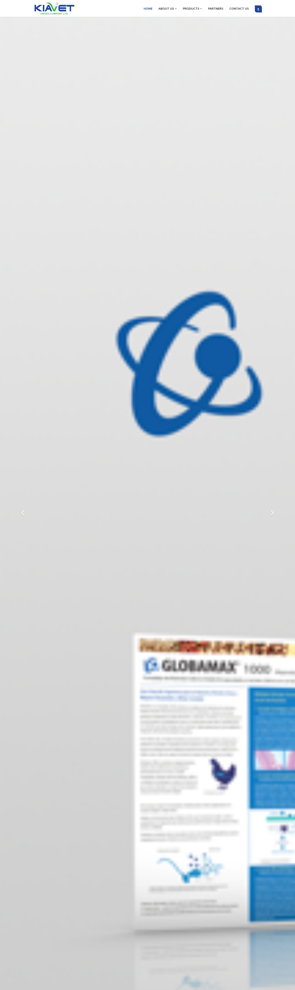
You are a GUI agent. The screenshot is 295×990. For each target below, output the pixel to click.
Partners (215, 8)
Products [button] (191, 8)
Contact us (239, 8)
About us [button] (167, 8)
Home (148, 8)
